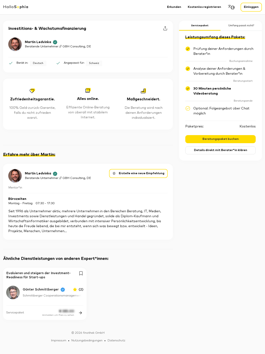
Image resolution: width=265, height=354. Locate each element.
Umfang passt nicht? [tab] (241, 25)
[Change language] (231, 7)
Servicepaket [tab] (199, 25)
